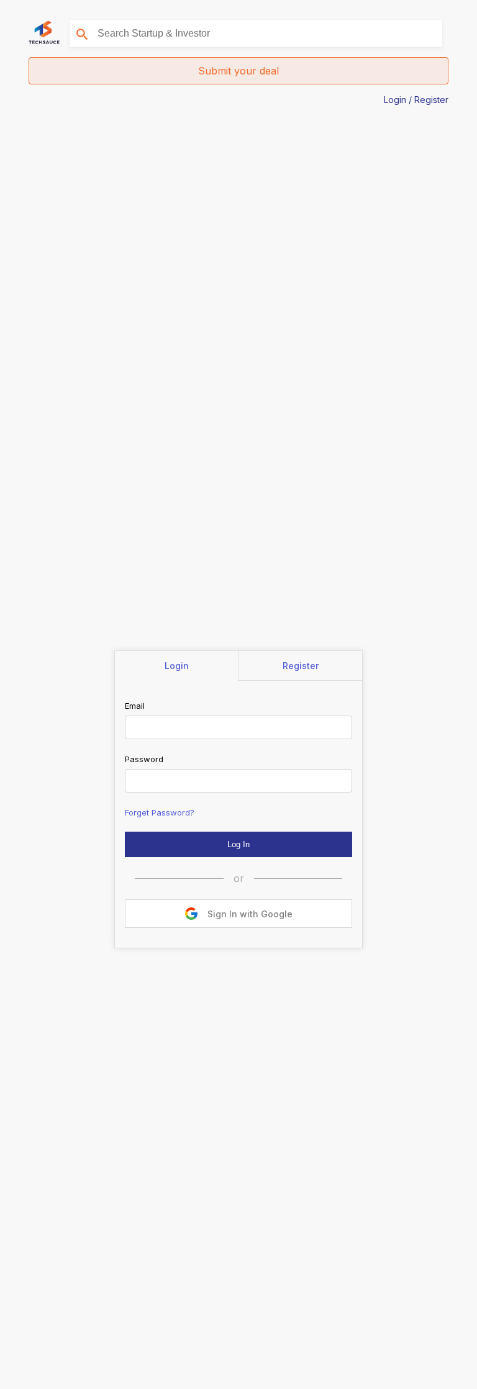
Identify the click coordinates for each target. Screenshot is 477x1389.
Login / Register (416, 99)
